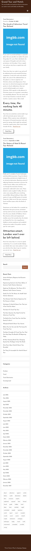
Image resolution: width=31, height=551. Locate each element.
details (24, 495)
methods (16, 507)
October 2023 (7, 414)
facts (19, 501)
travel (18, 521)
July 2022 (5, 463)
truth (24, 521)
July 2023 (5, 424)
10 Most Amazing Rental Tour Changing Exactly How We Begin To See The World (14, 340)
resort (16, 513)
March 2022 (6, 476)
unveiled (22, 524)
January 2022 (6, 482)
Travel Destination (8, 19)
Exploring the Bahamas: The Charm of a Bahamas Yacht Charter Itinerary (14, 289)
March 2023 (6, 437)
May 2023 (6, 430)
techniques (6, 521)
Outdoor (5, 371)
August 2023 (6, 420)
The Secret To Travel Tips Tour (11, 309)
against (19, 493)
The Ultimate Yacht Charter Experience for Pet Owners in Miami (14, 300)
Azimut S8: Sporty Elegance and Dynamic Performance (14, 278)
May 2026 (6, 398)
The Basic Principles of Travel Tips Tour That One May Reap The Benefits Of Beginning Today (15, 334)
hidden (16, 504)
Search (5, 264)
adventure (11, 493)
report (10, 513)
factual (24, 501)
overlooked (6, 510)
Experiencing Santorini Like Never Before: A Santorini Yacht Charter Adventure (15, 284)
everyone (11, 498)
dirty (5, 498)
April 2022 (6, 472)
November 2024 (7, 407)
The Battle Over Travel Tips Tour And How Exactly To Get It (14, 319)
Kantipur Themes (21, 548)
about (5, 493)
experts (17, 498)
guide (10, 504)
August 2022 (6, 459)
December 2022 (7, 446)
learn (10, 507)
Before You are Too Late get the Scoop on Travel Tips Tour (15, 328)
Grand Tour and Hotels (12, 2)
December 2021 (7, 485)
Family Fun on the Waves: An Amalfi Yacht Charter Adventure (15, 294)
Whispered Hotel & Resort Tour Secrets (13, 323)
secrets (17, 516)
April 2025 (6, 404)
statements (12, 518)
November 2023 (7, 411)
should (23, 516)
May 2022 (6, 469)
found (5, 504)
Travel (4, 374)
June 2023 (6, 427)
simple (5, 518)
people (13, 510)
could (11, 495)
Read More (8, 131)
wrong (5, 527)
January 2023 (6, 443)
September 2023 (7, 417)
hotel (22, 504)
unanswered (6, 524)
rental (5, 513)
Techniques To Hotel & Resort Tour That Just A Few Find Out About (15, 305)
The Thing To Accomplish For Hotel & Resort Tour (15, 351)
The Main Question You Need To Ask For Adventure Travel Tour (14, 314)
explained (6, 501)
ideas (5, 507)
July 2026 (5, 394)
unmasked (14, 524)
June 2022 (6, 466)
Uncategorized (7, 380)
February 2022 (7, 479)
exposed (13, 501)
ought (22, 507)
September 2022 (7, 456)
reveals (5, 516)
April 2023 (6, 433)
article (24, 493)
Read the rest (16, 126)
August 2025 (6, 401)
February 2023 (7, 440)
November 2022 (7, 450)
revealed (23, 513)
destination (17, 495)
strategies (20, 518)
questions (20, 510)
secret (11, 516)
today (13, 521)
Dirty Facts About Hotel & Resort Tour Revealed (13, 346)
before (5, 495)
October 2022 (7, 453)
